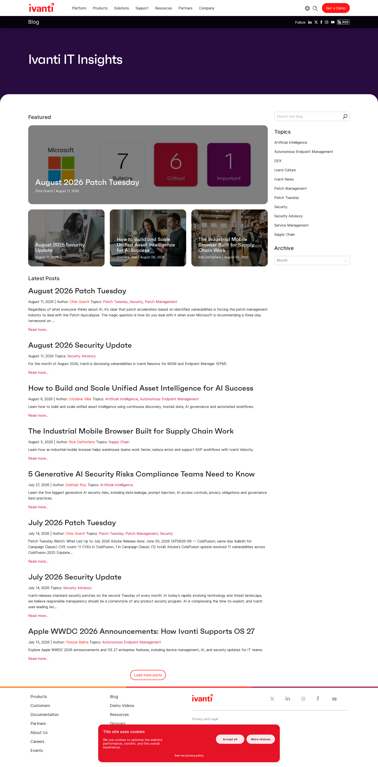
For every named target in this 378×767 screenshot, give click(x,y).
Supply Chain (119, 442)
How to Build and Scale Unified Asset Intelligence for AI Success (140, 388)
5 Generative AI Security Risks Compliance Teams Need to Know (141, 474)
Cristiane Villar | (128, 257)
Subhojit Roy (76, 485)
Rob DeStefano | (210, 257)
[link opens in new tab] (310, 22)
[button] (312, 260)
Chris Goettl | (45, 191)
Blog (33, 22)
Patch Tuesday (115, 301)
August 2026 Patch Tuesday (77, 291)
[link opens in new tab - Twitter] (272, 699)
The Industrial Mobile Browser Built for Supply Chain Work (131, 431)
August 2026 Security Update (80, 345)
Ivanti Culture (285, 170)
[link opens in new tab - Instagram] (303, 699)
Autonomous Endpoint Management (169, 399)
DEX (277, 161)
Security (136, 301)
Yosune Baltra (77, 642)
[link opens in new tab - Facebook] (318, 699)
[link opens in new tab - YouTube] (334, 699)
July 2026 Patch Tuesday (72, 522)
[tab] (79, 9)
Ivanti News (284, 179)
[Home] (41, 8)
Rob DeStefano (82, 442)
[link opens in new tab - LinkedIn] (287, 699)
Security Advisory (81, 356)
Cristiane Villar (80, 399)
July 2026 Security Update (75, 577)
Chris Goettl (79, 301)
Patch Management (161, 301)
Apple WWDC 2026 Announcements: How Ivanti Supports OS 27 (141, 631)
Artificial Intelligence (121, 399)
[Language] (307, 8)
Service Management (291, 225)
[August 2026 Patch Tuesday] (148, 164)
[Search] (315, 8)
